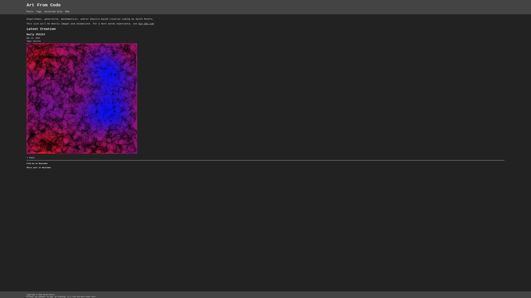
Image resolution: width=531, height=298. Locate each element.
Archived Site (54, 11)
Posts (31, 11)
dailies (37, 41)
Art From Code (44, 5)
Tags (39, 11)
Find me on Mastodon (37, 164)
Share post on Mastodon (39, 168)
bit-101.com (146, 24)
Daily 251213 (36, 34)
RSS (67, 11)
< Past (31, 158)
